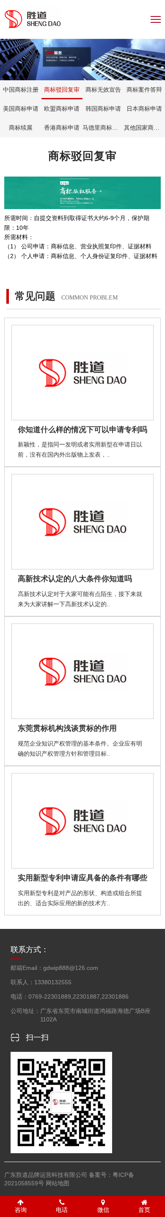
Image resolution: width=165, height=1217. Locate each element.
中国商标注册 (20, 89)
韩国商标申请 (103, 108)
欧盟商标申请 (62, 108)
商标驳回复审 (62, 89)
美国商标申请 (20, 108)
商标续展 (21, 127)
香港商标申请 (62, 127)
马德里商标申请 (103, 127)
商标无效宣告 (103, 89)
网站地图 (57, 1183)
